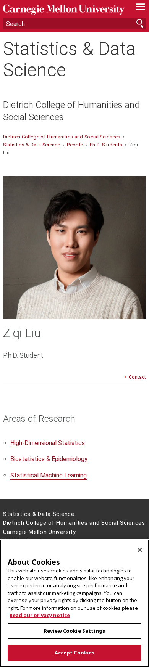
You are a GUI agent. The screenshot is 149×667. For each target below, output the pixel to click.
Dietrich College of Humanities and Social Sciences (71, 111)
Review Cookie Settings (74, 630)
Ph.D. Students (107, 145)
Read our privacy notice (40, 615)
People (75, 145)
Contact (137, 377)
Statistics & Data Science (69, 59)
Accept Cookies (75, 652)
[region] (74, 603)
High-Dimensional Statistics (47, 443)
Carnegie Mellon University (64, 10)
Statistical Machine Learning (48, 475)
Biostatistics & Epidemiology (48, 459)
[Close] (139, 550)
